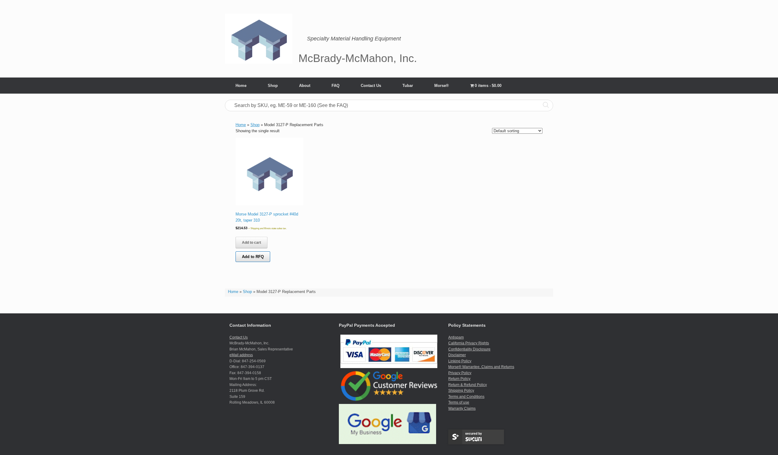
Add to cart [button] (251, 242)
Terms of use (458, 402)
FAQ (335, 85)
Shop (273, 85)
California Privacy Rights (468, 343)
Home (241, 85)
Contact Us (371, 85)
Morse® (441, 85)
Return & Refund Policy (467, 385)
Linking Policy (459, 361)
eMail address (241, 355)
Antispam (456, 337)
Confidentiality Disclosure (469, 349)
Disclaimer (457, 355)
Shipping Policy (461, 390)
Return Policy (459, 379)
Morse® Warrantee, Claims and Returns (481, 367)
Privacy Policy (459, 373)
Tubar (407, 85)
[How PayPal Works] (388, 367)
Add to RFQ (253, 256)
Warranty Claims (462, 408)
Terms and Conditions (466, 397)
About (304, 85)
